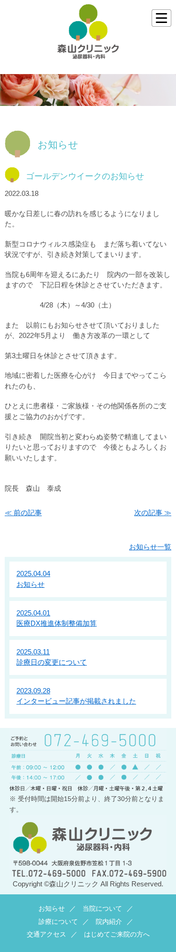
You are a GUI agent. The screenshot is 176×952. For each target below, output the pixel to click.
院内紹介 (109, 921)
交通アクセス (46, 934)
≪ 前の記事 (23, 513)
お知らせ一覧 (150, 547)
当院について (102, 908)
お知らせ (51, 908)
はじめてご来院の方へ (117, 934)
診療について (58, 921)
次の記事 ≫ (152, 513)
